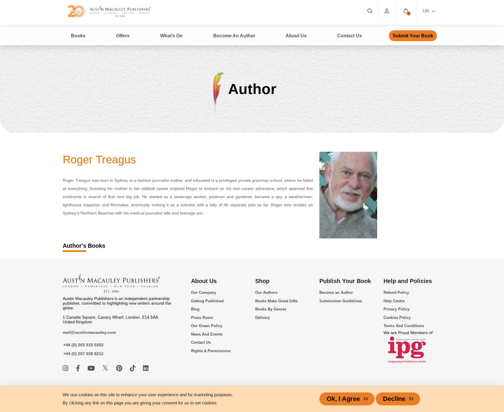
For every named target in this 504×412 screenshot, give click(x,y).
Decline (394, 398)
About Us (204, 281)
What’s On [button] (171, 35)
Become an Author (336, 292)
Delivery (262, 317)
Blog (195, 309)
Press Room (202, 317)
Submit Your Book (413, 35)
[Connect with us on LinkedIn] (145, 368)
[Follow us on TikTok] (133, 368)
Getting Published (207, 301)
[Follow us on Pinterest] (120, 368)
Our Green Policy (206, 326)
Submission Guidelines (340, 301)
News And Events (207, 334)
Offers (123, 35)
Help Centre (394, 301)
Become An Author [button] (234, 35)
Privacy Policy (397, 309)
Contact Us (349, 35)
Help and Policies (408, 281)
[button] (406, 11)
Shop (262, 281)
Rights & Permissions (210, 351)
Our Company (203, 292)
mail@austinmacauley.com (89, 332)
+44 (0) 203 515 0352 (83, 345)
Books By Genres (270, 309)
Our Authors (266, 292)
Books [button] (78, 35)
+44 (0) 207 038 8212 (83, 353)
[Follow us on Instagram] (66, 368)
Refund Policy (396, 292)
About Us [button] (296, 35)
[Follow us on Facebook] (79, 368)
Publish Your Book (345, 281)
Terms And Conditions (404, 326)
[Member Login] (387, 11)
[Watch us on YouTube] (92, 368)
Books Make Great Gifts (276, 301)
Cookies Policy (397, 317)
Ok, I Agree (343, 398)
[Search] (370, 11)
